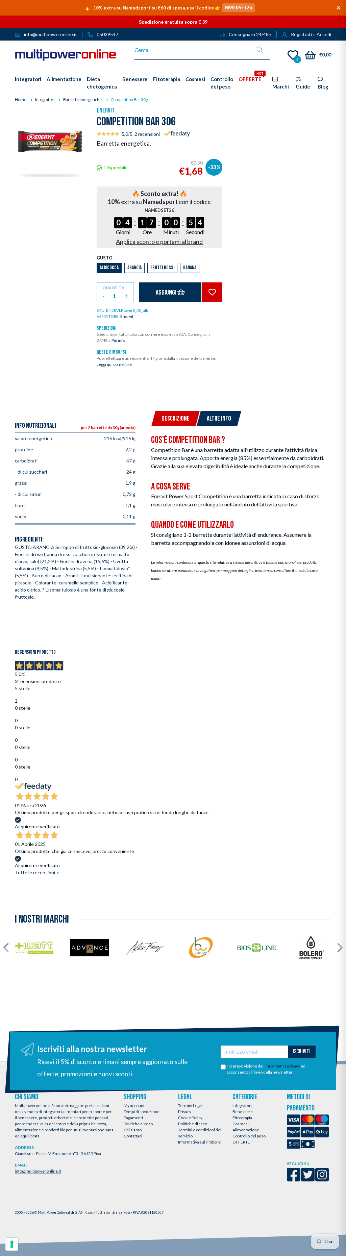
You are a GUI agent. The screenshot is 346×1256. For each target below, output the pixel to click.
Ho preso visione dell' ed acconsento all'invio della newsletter (266, 1069)
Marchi (280, 86)
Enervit (106, 110)
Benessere (242, 1111)
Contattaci (133, 1135)
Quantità (113, 287)
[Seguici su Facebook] (293, 1179)
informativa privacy (283, 1066)
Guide (303, 86)
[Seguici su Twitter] (308, 1179)
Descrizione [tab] (176, 419)
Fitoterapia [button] (166, 79)
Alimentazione (245, 1129)
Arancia (134, 268)
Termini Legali (190, 1105)
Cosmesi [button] (195, 79)
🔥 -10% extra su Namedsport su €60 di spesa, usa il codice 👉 (168, 7)
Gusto (105, 257)
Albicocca (109, 268)
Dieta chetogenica (102, 83)
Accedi (324, 34)
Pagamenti (133, 1117)
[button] (5, 947)
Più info (118, 340)
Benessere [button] (135, 79)
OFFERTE (241, 1142)
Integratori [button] (28, 79)
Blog (323, 86)
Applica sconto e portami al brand (159, 241)
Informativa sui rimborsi (199, 1142)
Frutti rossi (162, 268)
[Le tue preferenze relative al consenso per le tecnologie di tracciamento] (11, 1244)
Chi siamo (133, 1129)
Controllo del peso (249, 1135)
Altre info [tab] (219, 419)
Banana (189, 268)
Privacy (184, 1111)
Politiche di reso (138, 1123)
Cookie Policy (190, 1117)
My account (134, 1105)
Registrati (301, 34)
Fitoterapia (242, 1117)
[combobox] (192, 50)
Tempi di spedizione (141, 1111)
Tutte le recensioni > (37, 872)
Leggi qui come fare (114, 364)
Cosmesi (240, 1123)
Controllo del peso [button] (222, 83)
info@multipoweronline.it (38, 1171)
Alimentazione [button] (64, 79)
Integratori (242, 1105)
